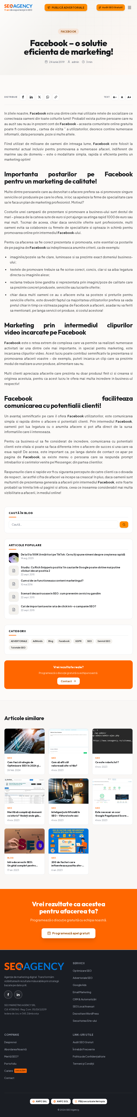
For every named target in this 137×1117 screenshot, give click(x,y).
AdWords (38, 641)
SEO (89, 641)
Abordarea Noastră (15, 1049)
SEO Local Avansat (83, 1006)
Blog (50, 641)
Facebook (68, 31)
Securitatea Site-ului (85, 1020)
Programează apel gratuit (71, 933)
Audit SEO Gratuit (83, 1042)
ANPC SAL (41, 1101)
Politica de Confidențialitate (89, 1056)
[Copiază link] (55, 97)
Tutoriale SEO (18, 647)
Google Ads (80, 985)
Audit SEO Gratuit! (112, 7)
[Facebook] (23, 97)
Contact (66, 681)
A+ (129, 97)
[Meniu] (129, 7)
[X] (39, 97)
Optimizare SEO (82, 970)
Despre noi (10, 1042)
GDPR (78, 641)
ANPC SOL (62, 1101)
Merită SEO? (11, 1056)
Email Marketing (82, 992)
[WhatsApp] (47, 97)
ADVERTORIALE (19, 641)
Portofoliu (10, 1063)
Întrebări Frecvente (84, 1049)
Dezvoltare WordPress (86, 1013)
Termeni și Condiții (83, 1063)
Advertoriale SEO (83, 977)
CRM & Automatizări (84, 999)
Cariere (15, 1070)
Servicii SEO (104, 641)
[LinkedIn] (31, 97)
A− (115, 97)
